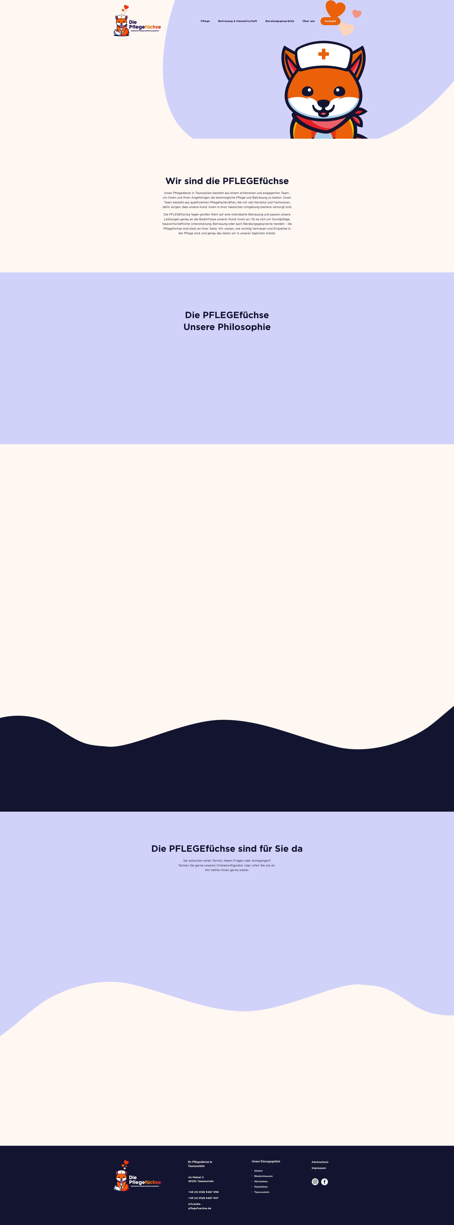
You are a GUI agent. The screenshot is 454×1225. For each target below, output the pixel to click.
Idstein (258, 1170)
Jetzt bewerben (134, 1104)
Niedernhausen (263, 1176)
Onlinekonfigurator (165, 935)
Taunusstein (261, 1192)
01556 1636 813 (289, 936)
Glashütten (261, 1186)
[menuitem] (205, 21)
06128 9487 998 (227, 935)
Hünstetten (261, 1181)
